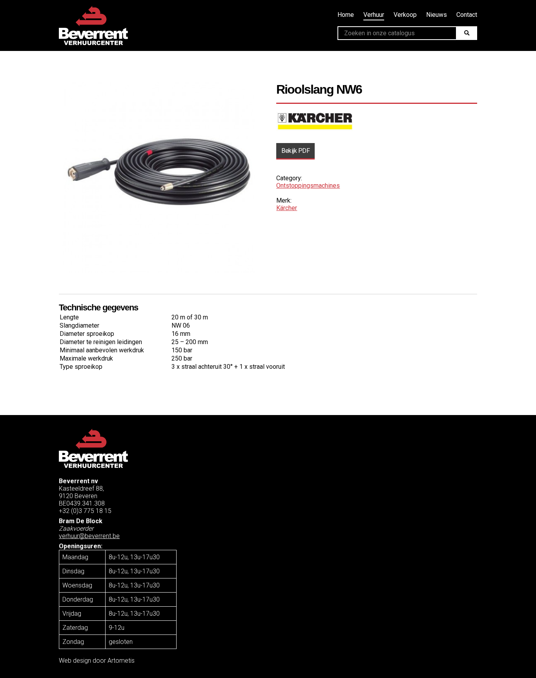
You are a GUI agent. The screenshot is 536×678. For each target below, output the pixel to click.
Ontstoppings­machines (308, 185)
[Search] (466, 33)
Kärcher (286, 208)
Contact (466, 14)
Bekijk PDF (295, 150)
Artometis (121, 660)
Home (345, 14)
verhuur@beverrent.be (89, 536)
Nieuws (436, 14)
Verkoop (405, 14)
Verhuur (373, 14)
